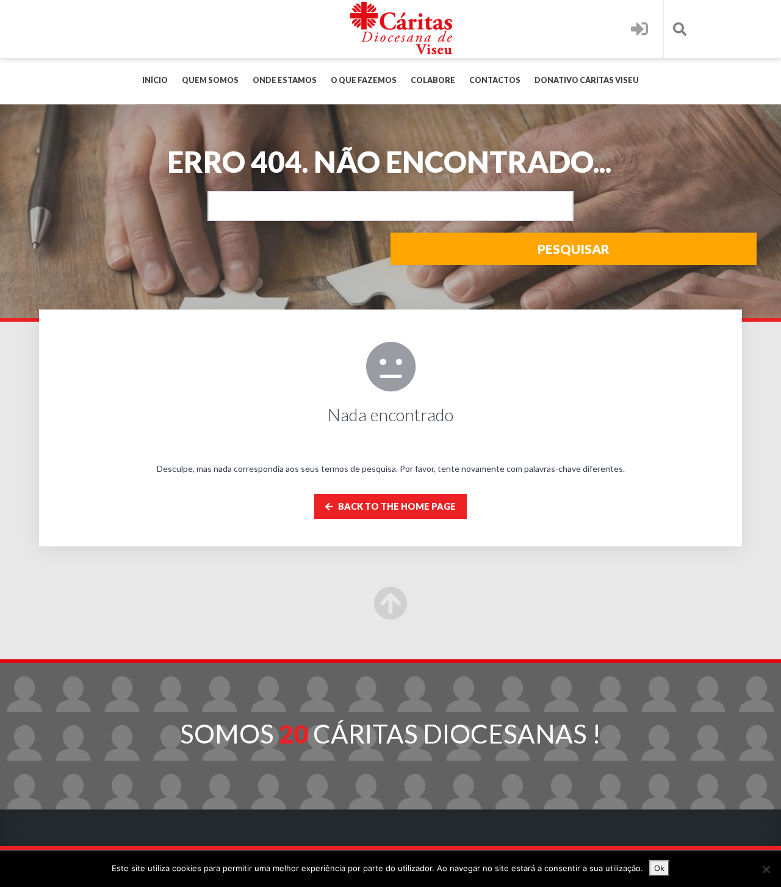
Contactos (494, 80)
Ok (659, 868)
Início (155, 80)
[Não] (766, 869)
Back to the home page (396, 506)
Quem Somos (210, 80)
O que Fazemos (364, 80)
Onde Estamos (285, 80)
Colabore (433, 80)
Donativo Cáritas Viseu (586, 80)
